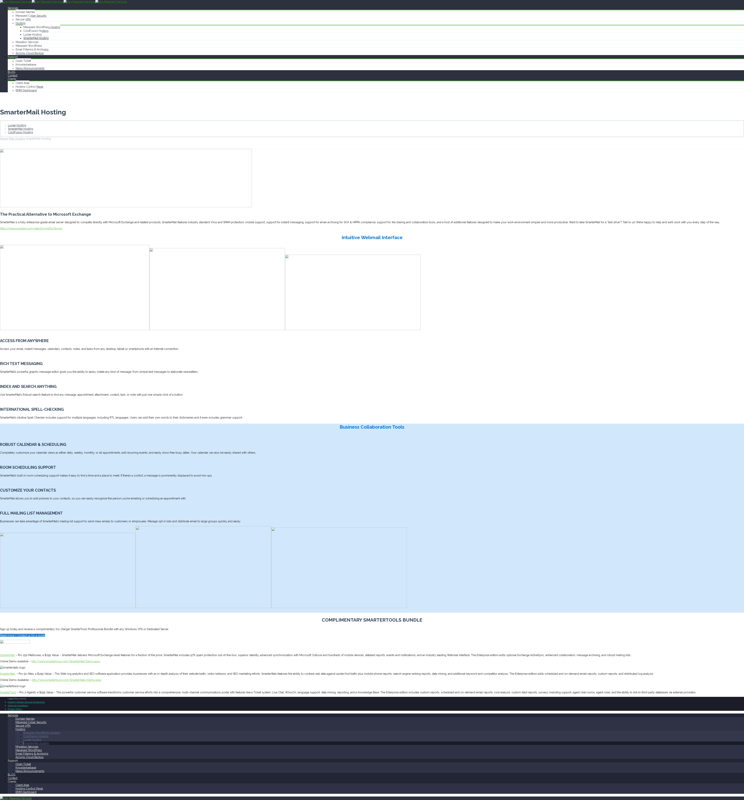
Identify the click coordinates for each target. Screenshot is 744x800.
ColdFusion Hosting (35, 30)
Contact (12, 75)
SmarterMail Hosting (36, 38)
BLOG (11, 72)
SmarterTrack (8, 692)
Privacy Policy (15, 709)
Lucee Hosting (32, 34)
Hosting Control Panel (29, 86)
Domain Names (25, 12)
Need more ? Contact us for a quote (22, 635)
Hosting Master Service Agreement (26, 702)
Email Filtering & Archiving (32, 49)
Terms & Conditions (18, 705)
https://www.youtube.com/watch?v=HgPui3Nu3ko (31, 228)
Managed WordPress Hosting (41, 27)
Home (4, 138)
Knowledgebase (26, 64)
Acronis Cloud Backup (30, 53)
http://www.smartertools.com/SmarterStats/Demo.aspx (66, 680)
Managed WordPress (29, 45)
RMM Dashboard (26, 90)
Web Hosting (17, 138)
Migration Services (27, 42)
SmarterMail (7, 655)
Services (13, 8)
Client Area (22, 83)
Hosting (20, 23)
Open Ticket (23, 60)
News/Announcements (30, 68)
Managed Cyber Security (31, 15)
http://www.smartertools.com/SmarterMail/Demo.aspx (65, 661)
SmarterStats (8, 673)
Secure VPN (23, 19)
